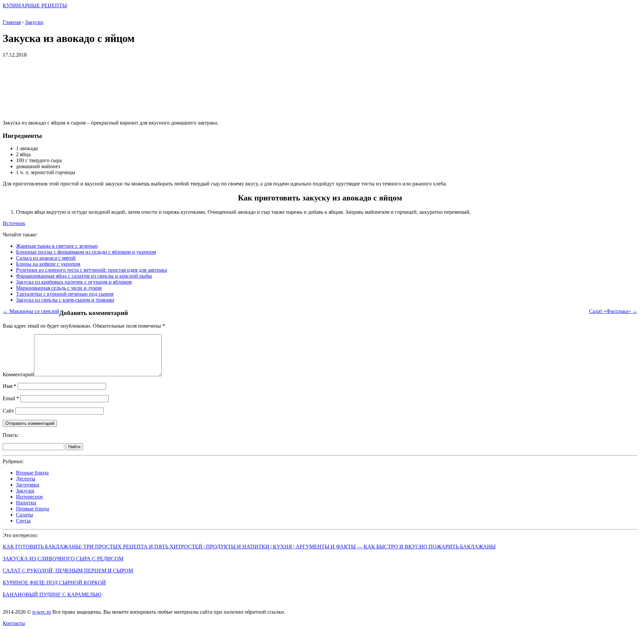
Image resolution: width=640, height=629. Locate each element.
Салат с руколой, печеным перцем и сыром (68, 570)
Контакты (14, 623)
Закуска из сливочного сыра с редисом (63, 558)
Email (11, 398)
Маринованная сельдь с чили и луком (59, 288)
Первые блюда (32, 508)
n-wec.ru (41, 612)
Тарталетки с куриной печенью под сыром (64, 294)
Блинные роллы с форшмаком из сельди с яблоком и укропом (86, 252)
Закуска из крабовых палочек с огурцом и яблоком (74, 282)
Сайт (8, 411)
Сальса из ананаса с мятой (46, 258)
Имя (9, 386)
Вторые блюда (32, 472)
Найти (74, 446)
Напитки (26, 502)
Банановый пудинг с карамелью (52, 594)
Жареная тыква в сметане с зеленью (57, 246)
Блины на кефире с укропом (48, 264)
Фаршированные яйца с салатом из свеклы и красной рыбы (84, 276)
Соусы (23, 520)
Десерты (25, 478)
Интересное (29, 496)
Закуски (25, 490)
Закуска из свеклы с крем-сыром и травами (65, 300)
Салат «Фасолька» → (613, 311)
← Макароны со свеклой (31, 311)
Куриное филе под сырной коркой (54, 582)
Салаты (24, 514)
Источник (14, 223)
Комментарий (18, 374)
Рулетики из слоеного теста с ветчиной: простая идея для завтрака (91, 270)
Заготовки (27, 484)
